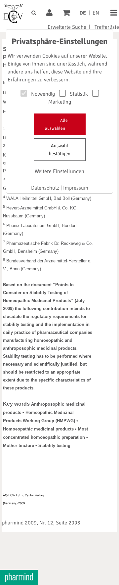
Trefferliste (107, 27)
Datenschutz (45, 188)
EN (96, 13)
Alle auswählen (56, 124)
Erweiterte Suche (67, 27)
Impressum (75, 188)
